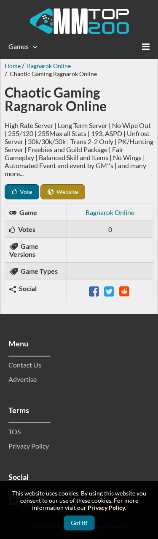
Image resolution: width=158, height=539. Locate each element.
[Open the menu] (146, 46)
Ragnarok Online (110, 212)
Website (66, 191)
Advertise (22, 379)
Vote (25, 191)
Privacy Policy (28, 446)
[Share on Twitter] (110, 290)
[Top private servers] (79, 21)
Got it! (79, 522)
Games (18, 46)
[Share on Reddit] (125, 290)
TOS (14, 431)
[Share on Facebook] (95, 290)
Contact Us (24, 365)
